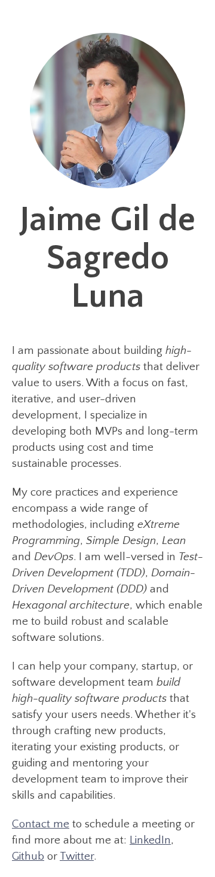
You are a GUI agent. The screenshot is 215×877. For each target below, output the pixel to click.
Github (28, 856)
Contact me (40, 824)
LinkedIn (150, 840)
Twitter (77, 856)
